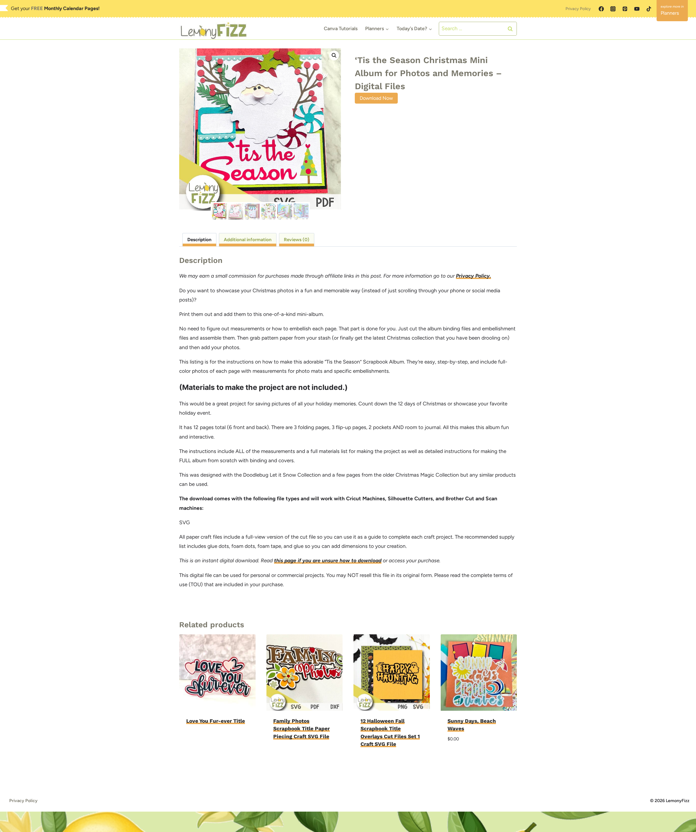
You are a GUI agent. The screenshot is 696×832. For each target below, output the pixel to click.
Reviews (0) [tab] (296, 239)
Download (199, 737)
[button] (334, 55)
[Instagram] (613, 9)
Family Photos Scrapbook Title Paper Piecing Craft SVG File (301, 729)
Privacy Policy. (473, 276)
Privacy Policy (578, 8)
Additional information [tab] (248, 239)
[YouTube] (637, 9)
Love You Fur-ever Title (215, 721)
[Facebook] (601, 9)
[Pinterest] (625, 9)
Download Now (376, 98)
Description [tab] (199, 239)
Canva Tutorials (341, 29)
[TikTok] (649, 9)
